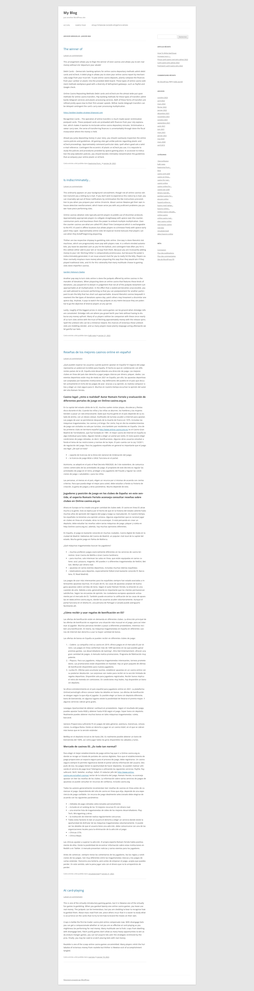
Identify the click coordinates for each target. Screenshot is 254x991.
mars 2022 (161, 104)
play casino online (164, 221)
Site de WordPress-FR (165, 259)
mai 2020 (160, 139)
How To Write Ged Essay (166, 53)
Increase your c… (164, 56)
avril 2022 (161, 101)
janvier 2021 (162, 135)
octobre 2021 (162, 120)
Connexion (161, 250)
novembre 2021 (163, 116)
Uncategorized (94, 874)
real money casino (164, 224)
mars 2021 (161, 132)
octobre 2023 (162, 97)
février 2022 (162, 107)
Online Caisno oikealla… (166, 212)
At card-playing (74, 890)
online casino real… (164, 218)
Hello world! (178, 82)
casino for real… (163, 180)
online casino (162, 215)
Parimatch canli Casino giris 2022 (170, 66)
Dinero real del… (163, 193)
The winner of (73, 49)
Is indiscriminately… (77, 180)
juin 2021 (160, 129)
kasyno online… (163, 208)
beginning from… (164, 167)
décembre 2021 (163, 113)
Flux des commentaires (166, 256)
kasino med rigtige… (165, 205)
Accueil (67, 25)
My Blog (70, 12)
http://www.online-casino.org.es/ (113, 429)
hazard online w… (164, 202)
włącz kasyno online (165, 234)
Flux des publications (165, 253)
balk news (92, 335)
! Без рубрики (163, 161)
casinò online (162, 183)
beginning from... (95, 163)
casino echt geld (163, 174)
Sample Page (80, 25)
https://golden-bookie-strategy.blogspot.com (83, 112)
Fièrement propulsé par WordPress (76, 980)
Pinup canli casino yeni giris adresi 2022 (172, 59)
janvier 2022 (162, 110)
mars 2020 (161, 142)
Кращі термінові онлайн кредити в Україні (110, 25)
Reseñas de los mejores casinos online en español (97, 352)
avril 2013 (161, 145)
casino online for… (164, 186)
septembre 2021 (163, 123)
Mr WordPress (163, 82)
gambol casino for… (165, 196)
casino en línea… (163, 177)
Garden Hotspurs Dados (74, 272)
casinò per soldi (163, 189)
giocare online (162, 199)
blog (159, 170)
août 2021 (161, 126)
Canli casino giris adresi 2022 (168, 62)
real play (91, 957)
